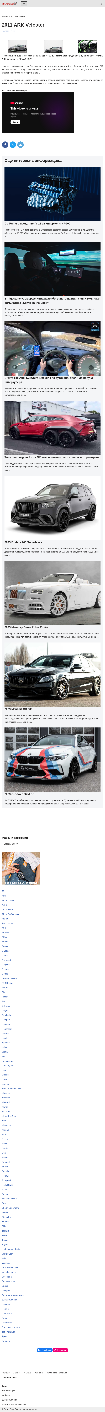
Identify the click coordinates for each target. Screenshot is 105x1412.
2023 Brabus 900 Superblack (23, 542)
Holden (5, 1033)
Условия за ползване (57, 1373)
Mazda (5, 1107)
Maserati (6, 1098)
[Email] (20, 144)
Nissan (5, 1139)
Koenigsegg (7, 1061)
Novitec (5, 1148)
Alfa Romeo (7, 909)
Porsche (5, 1171)
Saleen (5, 1194)
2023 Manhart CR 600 (18, 709)
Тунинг (12, 31)
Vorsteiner (6, 1263)
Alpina (5, 919)
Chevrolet (6, 960)
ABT (4, 896)
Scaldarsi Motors (9, 1199)
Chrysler (6, 965)
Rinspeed (6, 1180)
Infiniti (4, 1047)
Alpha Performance (10, 914)
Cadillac (5, 951)
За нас (16, 1373)
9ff (3, 891)
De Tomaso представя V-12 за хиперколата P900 (37, 223)
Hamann (6, 1024)
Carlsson (6, 955)
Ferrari (5, 988)
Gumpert (6, 1020)
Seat (4, 1203)
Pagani (5, 1157)
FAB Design (7, 983)
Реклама (27, 1373)
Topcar (5, 1240)
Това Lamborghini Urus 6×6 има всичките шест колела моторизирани (52, 457)
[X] (13, 144)
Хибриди (6, 1341)
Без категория (8, 1281)
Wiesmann (7, 1277)
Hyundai (5, 31)
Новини (5, 1309)
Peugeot (6, 1162)
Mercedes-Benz (9, 1116)
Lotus (4, 1079)
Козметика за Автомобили (14, 1404)
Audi (4, 928)
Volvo (4, 1258)
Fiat (3, 992)
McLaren (6, 1111)
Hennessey (7, 1029)
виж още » (18, 316)
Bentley (5, 932)
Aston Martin (7, 923)
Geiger (5, 1010)
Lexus (4, 1070)
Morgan (5, 1130)
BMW (4, 937)
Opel (4, 1153)
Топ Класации (8, 1391)
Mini (4, 1121)
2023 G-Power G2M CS (19, 794)
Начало (5, 16)
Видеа (5, 1286)
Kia (3, 1056)
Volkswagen (7, 1254)
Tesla (4, 1235)
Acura (4, 905)
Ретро (4, 1318)
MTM (4, 1134)
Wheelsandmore (9, 1272)
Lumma (5, 1084)
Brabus (5, 942)
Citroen (5, 969)
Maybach (6, 1102)
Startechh (6, 1217)
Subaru (5, 1222)
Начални (6, 1304)
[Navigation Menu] (24, 3)
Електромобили (9, 1300)
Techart (5, 1231)
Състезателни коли (11, 1327)
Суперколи (7, 1323)
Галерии (6, 1290)
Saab (4, 1189)
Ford (4, 1001)
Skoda (5, 1212)
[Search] (101, 4)
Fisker (5, 997)
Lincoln (5, 1075)
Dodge (5, 974)
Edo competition (9, 978)
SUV (4, 1226)
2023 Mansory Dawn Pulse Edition (26, 627)
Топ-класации (8, 1332)
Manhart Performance (12, 1088)
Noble (4, 1144)
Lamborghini (7, 1066)
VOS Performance (10, 1267)
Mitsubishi (6, 1125)
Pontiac (5, 1166)
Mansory (6, 1093)
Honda (5, 1038)
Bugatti (5, 946)
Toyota (5, 1244)
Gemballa (6, 1015)
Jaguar (5, 1052)
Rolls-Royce (7, 1185)
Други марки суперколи (13, 1295)
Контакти (39, 1373)
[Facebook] (5, 144)
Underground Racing (11, 1249)
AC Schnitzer (8, 900)
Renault (5, 1176)
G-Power (6, 1006)
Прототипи (7, 1313)
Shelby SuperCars (10, 1208)
